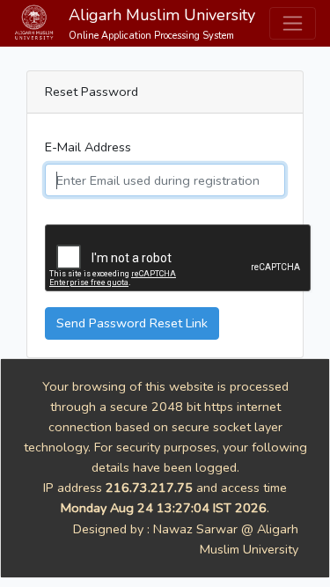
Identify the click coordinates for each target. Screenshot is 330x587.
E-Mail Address (88, 147)
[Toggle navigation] (292, 23)
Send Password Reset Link (132, 323)
